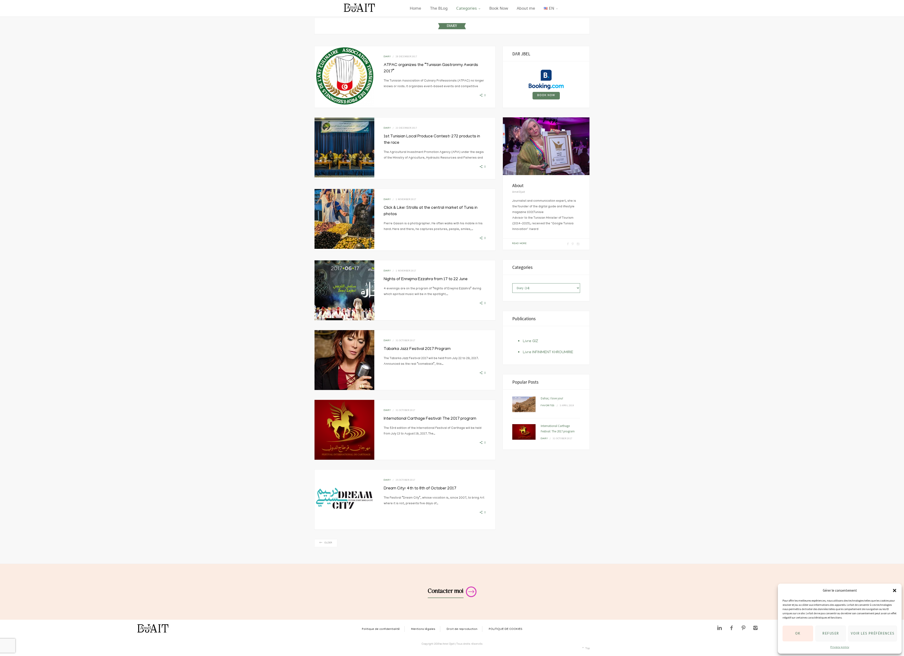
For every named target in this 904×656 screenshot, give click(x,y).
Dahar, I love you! (552, 398)
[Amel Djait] (359, 8)
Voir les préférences (872, 633)
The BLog (439, 8)
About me (526, 8)
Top (587, 648)
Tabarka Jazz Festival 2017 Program (417, 349)
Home (415, 8)
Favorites (548, 406)
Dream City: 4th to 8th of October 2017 (420, 488)
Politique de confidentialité (381, 629)
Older (328, 543)
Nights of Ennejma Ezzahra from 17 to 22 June (426, 279)
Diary (387, 57)
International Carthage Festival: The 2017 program (430, 419)
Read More (519, 243)
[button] (894, 590)
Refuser (830, 633)
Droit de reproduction (462, 629)
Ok (797, 633)
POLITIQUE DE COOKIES (505, 629)
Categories (466, 8)
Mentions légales (423, 629)
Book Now (498, 8)
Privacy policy (839, 647)
